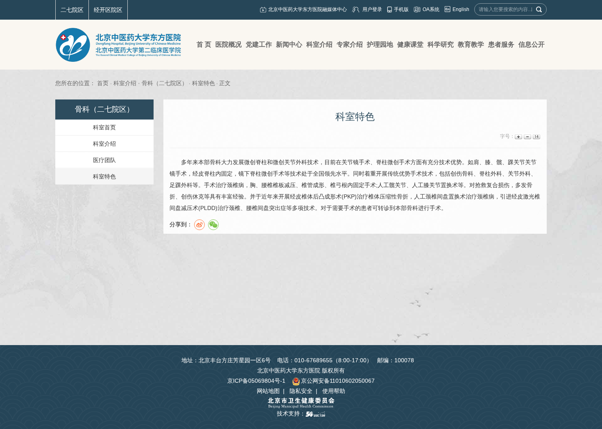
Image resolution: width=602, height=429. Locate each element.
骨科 (215, 162)
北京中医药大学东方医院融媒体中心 (307, 9)
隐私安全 (301, 391)
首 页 (204, 44)
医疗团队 (104, 160)
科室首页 (104, 127)
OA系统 (431, 9)
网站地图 (268, 391)
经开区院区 (108, 10)
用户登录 (372, 9)
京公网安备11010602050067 (338, 380)
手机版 (401, 9)
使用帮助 (333, 391)
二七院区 (72, 10)
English (461, 9)
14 (536, 136)
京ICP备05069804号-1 (256, 380)
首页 (103, 83)
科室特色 (104, 176)
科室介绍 (104, 143)
